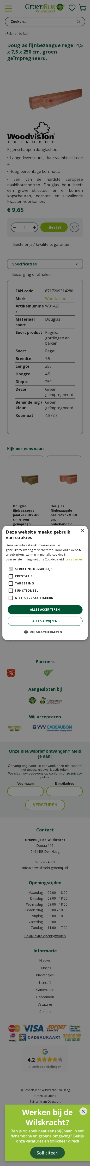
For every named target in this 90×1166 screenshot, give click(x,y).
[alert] (45, 583)
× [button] (82, 531)
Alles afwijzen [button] (45, 621)
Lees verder (74, 559)
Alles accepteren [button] (45, 609)
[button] (45, 632)
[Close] (83, 1111)
